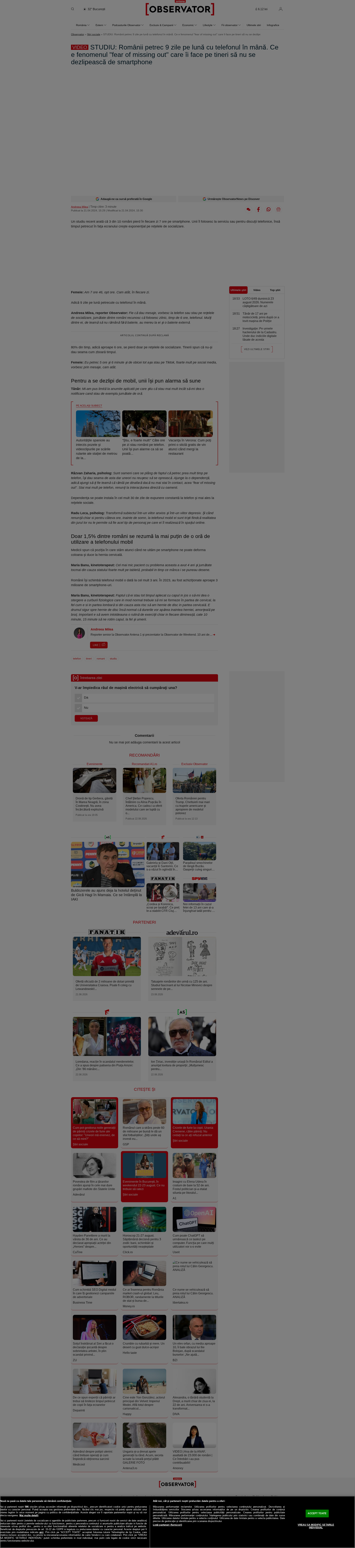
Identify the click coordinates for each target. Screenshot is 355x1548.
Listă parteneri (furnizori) (167, 1524)
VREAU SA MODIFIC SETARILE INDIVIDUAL (316, 1526)
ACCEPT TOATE (317, 1513)
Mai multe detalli (28, 1515)
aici (41, 1532)
